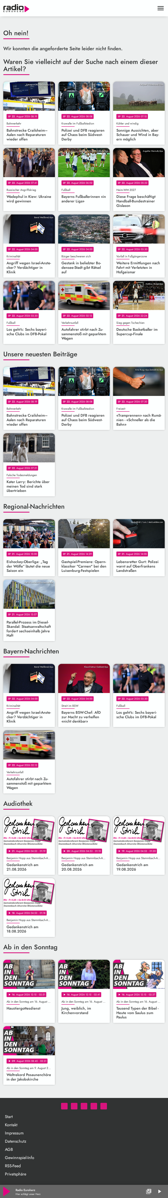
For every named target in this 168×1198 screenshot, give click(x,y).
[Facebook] (74, 1106)
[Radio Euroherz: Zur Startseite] (79, 8)
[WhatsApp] (64, 1106)
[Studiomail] (94, 1106)
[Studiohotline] (103, 1106)
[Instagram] (84, 1106)
